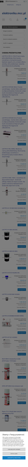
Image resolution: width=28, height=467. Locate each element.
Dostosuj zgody (14, 453)
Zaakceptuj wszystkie (14, 457)
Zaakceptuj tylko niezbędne (14, 449)
